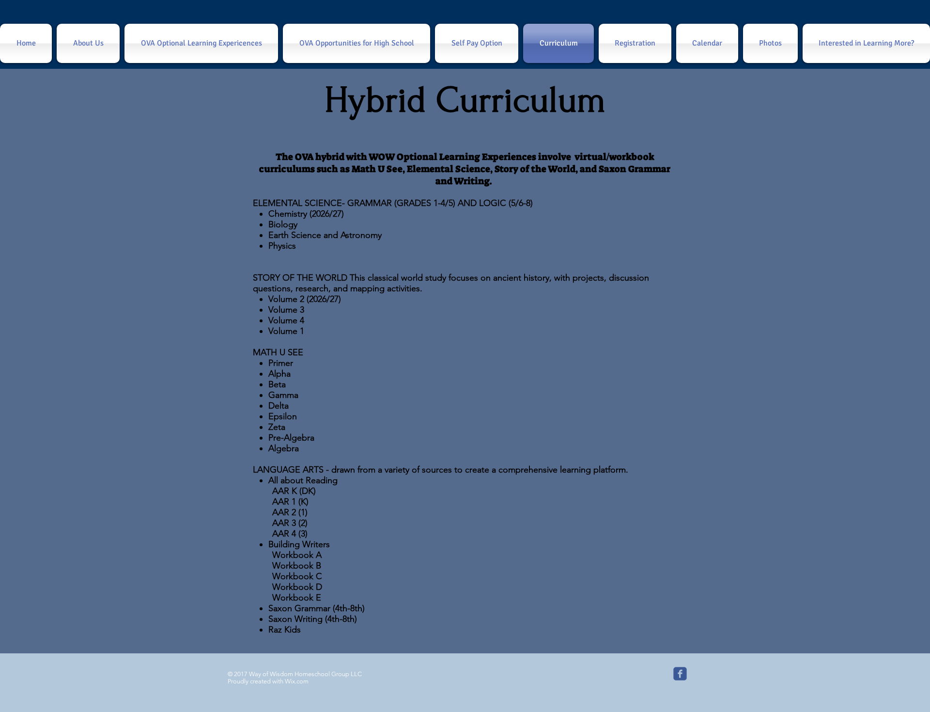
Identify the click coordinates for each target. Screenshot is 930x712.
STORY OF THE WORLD (300, 277)
